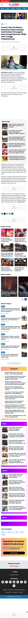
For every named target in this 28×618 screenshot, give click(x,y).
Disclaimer (15, 592)
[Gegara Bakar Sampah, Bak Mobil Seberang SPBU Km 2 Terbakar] (5, 126)
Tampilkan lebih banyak (14, 363)
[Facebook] (2, 214)
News (3, 306)
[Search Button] (26, 4)
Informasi (18, 596)
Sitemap (21, 592)
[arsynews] (14, 5)
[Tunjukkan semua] (25, 424)
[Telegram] (7, 214)
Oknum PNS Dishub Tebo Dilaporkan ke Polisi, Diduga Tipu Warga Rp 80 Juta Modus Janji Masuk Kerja (17, 489)
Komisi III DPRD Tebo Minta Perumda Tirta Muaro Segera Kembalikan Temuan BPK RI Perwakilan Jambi (17, 435)
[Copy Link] (12, 214)
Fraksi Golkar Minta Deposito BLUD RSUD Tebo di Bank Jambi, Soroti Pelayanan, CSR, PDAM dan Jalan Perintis (17, 442)
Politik (7, 8)
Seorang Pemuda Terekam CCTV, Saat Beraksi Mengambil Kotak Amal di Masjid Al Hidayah (17, 508)
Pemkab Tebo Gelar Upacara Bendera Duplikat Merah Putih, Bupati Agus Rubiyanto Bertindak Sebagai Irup (17, 145)
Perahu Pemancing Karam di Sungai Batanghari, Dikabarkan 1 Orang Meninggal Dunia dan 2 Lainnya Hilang (17, 158)
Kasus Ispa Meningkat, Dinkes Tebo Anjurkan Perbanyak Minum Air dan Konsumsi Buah (17, 138)
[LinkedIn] (25, 582)
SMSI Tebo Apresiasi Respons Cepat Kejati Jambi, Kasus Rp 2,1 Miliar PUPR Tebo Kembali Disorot (17, 495)
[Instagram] (10, 582)
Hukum (13, 8)
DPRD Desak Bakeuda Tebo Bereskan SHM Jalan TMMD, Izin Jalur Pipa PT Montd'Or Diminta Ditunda (16, 448)
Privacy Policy (8, 592)
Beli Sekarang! (14, 553)
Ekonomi (19, 8)
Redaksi (5, 589)
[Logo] (14, 572)
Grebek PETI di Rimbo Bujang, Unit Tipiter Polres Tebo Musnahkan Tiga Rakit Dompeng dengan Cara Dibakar (17, 502)
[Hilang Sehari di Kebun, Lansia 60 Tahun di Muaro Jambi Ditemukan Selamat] (7, 262)
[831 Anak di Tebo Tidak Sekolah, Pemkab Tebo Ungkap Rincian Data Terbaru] (21, 247)
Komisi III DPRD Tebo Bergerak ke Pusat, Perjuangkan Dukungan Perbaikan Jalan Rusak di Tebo (17, 461)
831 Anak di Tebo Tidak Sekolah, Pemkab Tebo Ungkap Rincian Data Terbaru (21, 255)
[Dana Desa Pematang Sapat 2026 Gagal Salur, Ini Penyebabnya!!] (24, 318)
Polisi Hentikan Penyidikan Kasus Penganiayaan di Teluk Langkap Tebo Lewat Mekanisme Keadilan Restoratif (17, 482)
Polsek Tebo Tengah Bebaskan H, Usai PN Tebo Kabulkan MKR (15, 416)
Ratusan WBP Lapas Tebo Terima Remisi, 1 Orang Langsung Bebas (14, 373)
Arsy (12, 596)
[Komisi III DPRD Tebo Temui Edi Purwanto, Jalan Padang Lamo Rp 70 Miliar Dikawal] (5, 455)
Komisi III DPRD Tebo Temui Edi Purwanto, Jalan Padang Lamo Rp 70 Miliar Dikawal (17, 455)
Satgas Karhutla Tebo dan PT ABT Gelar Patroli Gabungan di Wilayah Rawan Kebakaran (10, 310)
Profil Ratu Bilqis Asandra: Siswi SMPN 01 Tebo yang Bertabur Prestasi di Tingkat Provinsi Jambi (17, 151)
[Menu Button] (1, 4)
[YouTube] (14, 582)
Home (2, 8)
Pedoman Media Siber (20, 589)
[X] (5, 214)
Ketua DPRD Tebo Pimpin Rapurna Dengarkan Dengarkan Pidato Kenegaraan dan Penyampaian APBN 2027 (17, 132)
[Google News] (17, 582)
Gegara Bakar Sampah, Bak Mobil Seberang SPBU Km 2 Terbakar (16, 126)
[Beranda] (2, 24)
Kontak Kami (11, 589)
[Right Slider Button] (26, 8)
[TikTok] (21, 582)
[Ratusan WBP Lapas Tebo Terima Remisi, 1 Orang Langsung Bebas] (5, 476)
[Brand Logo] (14, 566)
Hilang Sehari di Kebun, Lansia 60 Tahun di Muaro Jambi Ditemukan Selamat (7, 269)
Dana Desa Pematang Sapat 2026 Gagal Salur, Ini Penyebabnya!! (10, 319)
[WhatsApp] (10, 214)
